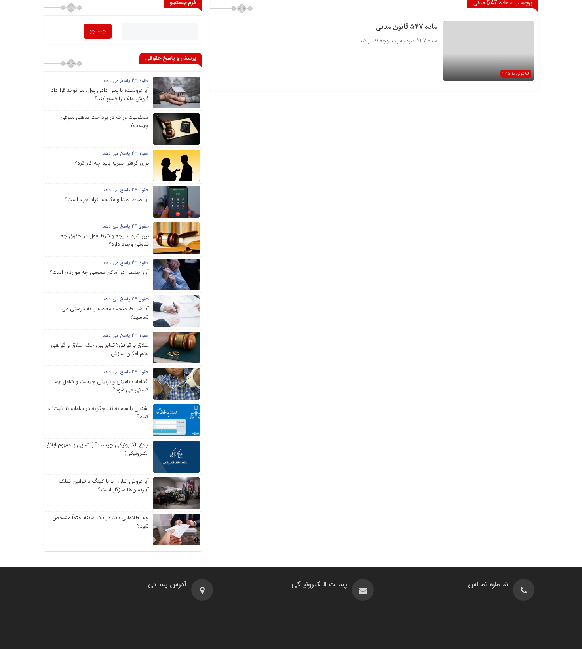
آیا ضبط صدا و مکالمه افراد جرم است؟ (107, 199)
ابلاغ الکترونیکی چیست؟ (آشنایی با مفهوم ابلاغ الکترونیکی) (97, 448)
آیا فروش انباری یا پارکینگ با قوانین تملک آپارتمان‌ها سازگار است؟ (104, 485)
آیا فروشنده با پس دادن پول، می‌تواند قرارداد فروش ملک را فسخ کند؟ (100, 94)
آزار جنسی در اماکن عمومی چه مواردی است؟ (99, 272)
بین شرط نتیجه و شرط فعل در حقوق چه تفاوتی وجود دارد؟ (105, 240)
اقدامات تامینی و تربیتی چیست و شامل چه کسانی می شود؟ (101, 385)
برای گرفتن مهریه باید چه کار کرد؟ (112, 163)
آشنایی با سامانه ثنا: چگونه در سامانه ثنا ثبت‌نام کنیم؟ (98, 412)
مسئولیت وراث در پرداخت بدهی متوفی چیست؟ (105, 121)
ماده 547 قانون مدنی (406, 27)
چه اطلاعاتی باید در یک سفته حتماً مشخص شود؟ (100, 521)
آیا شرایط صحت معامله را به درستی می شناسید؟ (105, 312)
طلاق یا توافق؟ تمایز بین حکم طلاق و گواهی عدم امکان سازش (100, 349)
